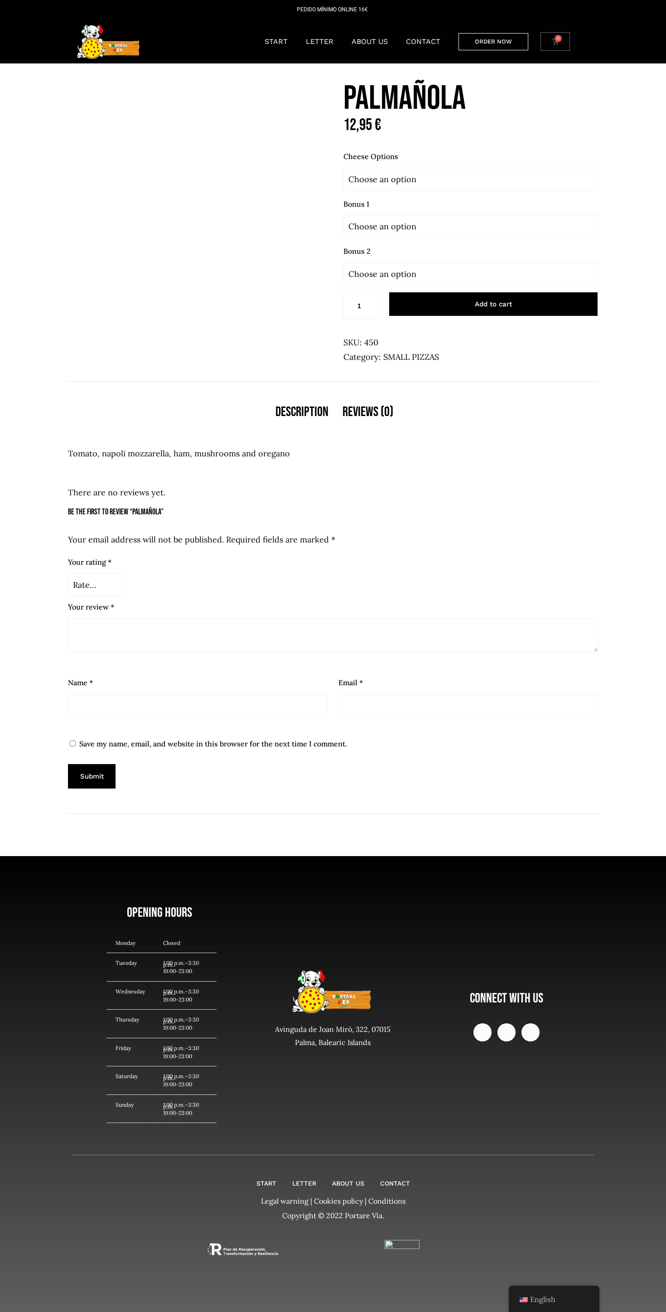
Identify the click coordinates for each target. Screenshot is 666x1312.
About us (370, 41)
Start (276, 41)
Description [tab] (301, 412)
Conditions (386, 1200)
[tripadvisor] (506, 1032)
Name (80, 682)
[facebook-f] (482, 1032)
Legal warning (285, 1200)
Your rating (89, 561)
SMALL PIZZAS (411, 357)
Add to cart (493, 304)
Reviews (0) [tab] (368, 412)
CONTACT (423, 41)
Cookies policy (338, 1200)
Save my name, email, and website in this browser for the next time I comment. (213, 743)
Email (350, 682)
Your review (91, 606)
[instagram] (530, 1032)
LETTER (319, 41)
